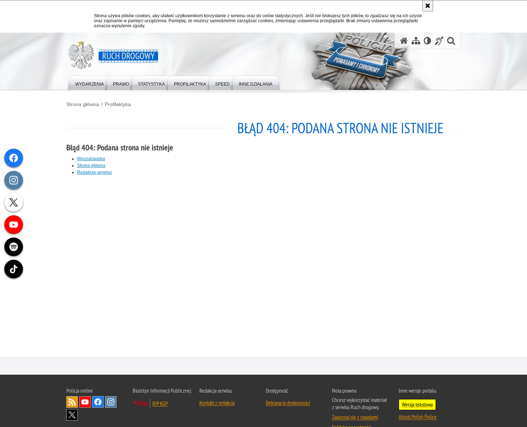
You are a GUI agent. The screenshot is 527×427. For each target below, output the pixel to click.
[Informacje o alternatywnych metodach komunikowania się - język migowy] (439, 40)
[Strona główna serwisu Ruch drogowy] (404, 40)
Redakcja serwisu (94, 172)
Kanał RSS (72, 402)
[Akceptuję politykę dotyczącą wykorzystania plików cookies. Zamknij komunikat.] (427, 5)
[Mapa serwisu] (416, 40)
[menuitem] (89, 82)
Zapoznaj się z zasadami (355, 417)
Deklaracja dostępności (288, 403)
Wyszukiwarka (91, 158)
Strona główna (82, 104)
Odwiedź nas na (85, 402)
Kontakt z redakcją (216, 403)
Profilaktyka (118, 104)
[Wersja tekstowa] (427, 40)
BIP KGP (160, 403)
